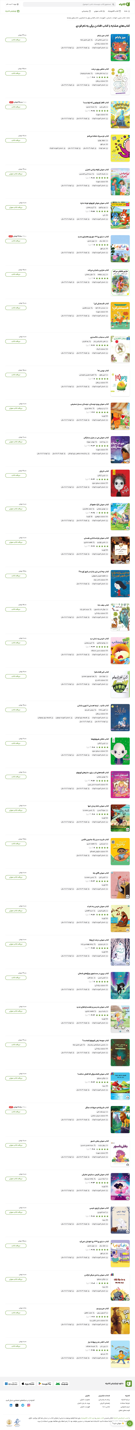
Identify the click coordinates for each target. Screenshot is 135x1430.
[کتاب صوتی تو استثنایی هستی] (120, 550)
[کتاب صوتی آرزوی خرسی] (120, 1220)
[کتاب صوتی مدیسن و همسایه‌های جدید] (120, 1019)
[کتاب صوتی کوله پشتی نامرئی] (120, 181)
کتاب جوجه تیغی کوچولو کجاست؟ (95, 1040)
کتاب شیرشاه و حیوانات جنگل (97, 1107)
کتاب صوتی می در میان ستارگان (96, 438)
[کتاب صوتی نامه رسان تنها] (120, 818)
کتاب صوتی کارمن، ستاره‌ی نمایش (95, 1174)
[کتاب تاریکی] (120, 483)
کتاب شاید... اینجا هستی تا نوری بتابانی (93, 705)
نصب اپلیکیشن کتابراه (120, 1418)
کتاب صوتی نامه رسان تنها (98, 806)
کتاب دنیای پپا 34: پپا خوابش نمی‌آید (94, 1241)
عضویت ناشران (85, 1400)
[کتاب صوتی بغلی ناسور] (120, 1153)
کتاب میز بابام (103, 35)
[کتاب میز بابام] (120, 47)
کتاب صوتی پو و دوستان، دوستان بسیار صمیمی (90, 404)
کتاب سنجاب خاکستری (99, 337)
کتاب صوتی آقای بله (101, 873)
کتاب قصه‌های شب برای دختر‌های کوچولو (92, 772)
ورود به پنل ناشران (83, 1403)
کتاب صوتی (100, 1418)
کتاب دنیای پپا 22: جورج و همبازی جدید (93, 237)
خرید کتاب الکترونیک (88, 1418)
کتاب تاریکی (104, 471)
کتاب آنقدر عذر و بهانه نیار (98, 1342)
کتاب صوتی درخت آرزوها (99, 940)
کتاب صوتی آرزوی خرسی (99, 1208)
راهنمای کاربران (105, 1403)
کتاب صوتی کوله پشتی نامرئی (97, 170)
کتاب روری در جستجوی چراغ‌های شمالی (93, 973)
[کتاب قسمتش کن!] (120, 315)
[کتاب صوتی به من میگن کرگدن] (120, 1287)
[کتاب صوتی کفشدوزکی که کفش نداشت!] (120, 1086)
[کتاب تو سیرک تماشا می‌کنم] (120, 148)
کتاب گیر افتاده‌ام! (101, 672)
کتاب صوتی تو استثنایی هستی (96, 538)
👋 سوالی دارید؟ (118, 1423)
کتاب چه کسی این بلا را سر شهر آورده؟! (94, 572)
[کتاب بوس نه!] (120, 382)
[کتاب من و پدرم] (120, 1320)
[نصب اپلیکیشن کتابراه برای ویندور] (11, 1383)
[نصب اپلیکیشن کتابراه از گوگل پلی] (45, 1383)
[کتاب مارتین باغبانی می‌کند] (120, 282)
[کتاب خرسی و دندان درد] (120, 650)
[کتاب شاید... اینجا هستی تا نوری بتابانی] (120, 717)
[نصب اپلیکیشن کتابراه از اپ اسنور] (28, 1383)
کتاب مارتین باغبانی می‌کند (98, 270)
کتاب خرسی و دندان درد (99, 639)
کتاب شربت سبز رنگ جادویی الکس (95, 839)
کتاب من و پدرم (103, 1308)
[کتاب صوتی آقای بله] (120, 885)
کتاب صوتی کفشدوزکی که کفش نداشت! (93, 1074)
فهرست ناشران (85, 1407)
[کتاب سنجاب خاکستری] (120, 349)
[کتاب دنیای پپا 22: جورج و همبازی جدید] (120, 248)
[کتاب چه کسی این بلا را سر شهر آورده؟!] (120, 583)
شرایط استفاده (125, 1403)
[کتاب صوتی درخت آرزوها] (120, 952)
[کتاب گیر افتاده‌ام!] (120, 684)
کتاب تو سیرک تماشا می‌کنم (98, 136)
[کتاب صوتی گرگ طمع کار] (120, 516)
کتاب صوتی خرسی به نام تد (98, 906)
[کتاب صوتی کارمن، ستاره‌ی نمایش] (120, 1186)
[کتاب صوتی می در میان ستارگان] (120, 449)
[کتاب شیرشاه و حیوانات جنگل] (120, 1119)
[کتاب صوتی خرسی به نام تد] (120, 918)
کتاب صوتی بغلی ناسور (99, 1141)
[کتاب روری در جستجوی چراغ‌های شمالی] (120, 985)
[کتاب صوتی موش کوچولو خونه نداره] (120, 215)
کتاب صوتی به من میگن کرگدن (96, 1275)
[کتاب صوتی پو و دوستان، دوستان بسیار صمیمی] (120, 416)
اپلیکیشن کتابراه (10, 11)
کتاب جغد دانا (103, 605)
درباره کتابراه (125, 1400)
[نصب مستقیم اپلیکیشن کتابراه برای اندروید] (62, 1383)
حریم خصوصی (125, 1407)
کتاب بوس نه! (103, 371)
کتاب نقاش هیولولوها (100, 739)
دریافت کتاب (15, 40)
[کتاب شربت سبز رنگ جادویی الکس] (120, 851)
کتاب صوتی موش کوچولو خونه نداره (94, 203)
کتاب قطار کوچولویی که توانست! (96, 102)
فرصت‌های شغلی (124, 1410)
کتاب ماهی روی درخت (100, 69)
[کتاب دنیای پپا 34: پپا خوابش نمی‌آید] (120, 1253)
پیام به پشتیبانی (104, 1400)
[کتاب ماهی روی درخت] (120, 81)
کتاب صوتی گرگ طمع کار (99, 504)
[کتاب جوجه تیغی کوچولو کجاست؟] (120, 1052)
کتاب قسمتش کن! (101, 303)
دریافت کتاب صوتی (15, 174)
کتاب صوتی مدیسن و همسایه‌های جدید (92, 1007)
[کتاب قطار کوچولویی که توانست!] (120, 114)
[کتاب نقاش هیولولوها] (120, 751)
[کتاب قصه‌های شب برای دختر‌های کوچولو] (120, 784)
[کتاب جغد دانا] (120, 617)
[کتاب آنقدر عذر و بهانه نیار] (120, 1354)
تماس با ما (106, 1407)
